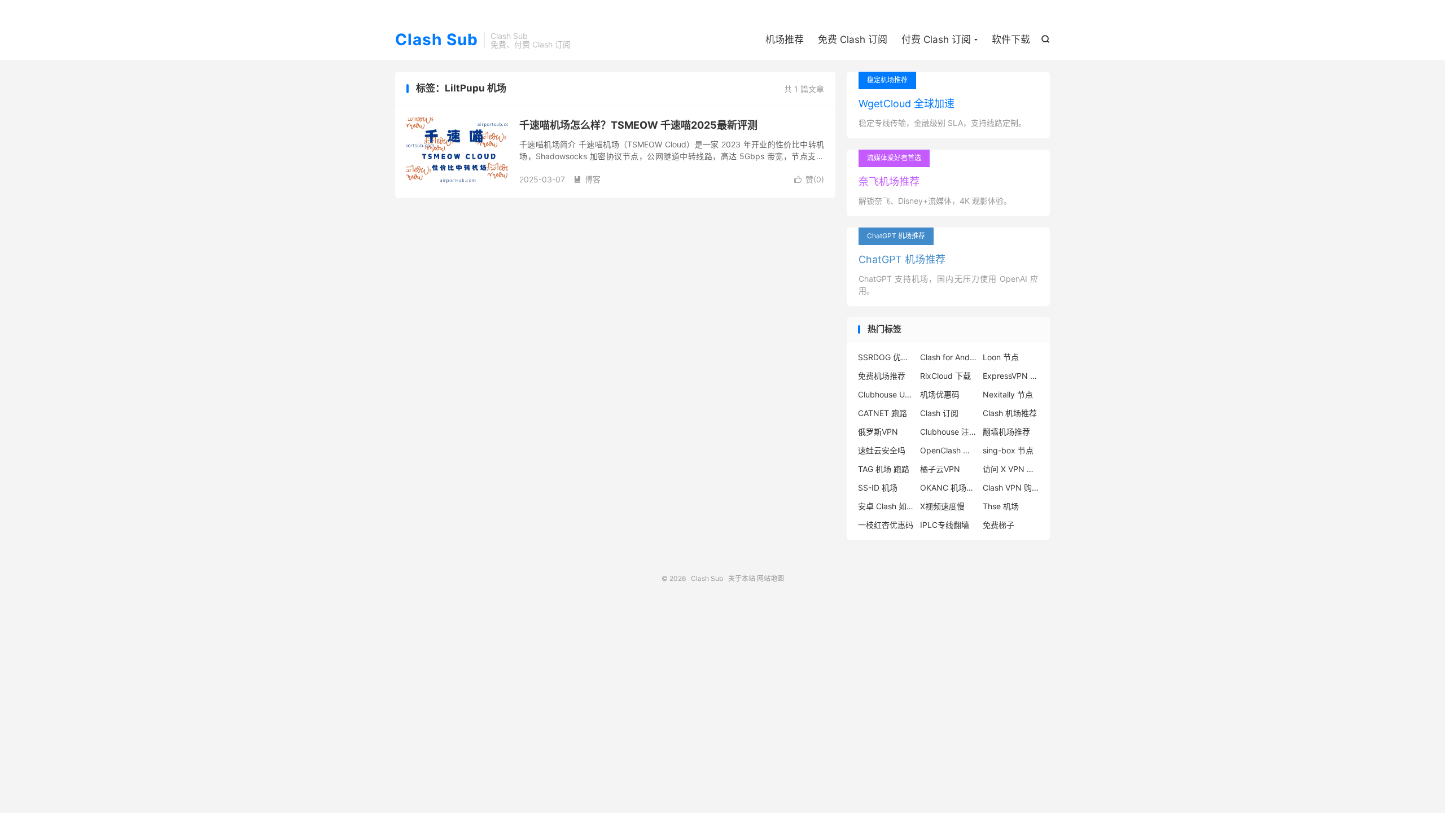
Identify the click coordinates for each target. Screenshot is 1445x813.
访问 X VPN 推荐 (1011, 469)
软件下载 (1011, 39)
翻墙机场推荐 (1006, 431)
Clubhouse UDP (886, 394)
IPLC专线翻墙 (944, 525)
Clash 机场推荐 (1010, 413)
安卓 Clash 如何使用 (886, 506)
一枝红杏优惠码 (885, 525)
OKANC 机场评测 (948, 487)
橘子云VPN (940, 469)
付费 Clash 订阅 (936, 39)
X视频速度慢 (942, 506)
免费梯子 (998, 525)
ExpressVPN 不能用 (1011, 376)
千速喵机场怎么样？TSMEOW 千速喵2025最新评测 (638, 125)
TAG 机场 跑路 (883, 469)
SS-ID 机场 (877, 487)
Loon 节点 (1001, 357)
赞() (809, 179)
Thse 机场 (1001, 506)
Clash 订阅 (939, 413)
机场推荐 (784, 39)
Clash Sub (436, 40)
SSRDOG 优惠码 (886, 357)
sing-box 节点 (1008, 450)
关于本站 (741, 578)
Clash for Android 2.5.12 (948, 357)
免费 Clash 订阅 (852, 39)
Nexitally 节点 (1008, 394)
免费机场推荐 (881, 376)
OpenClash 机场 (948, 450)
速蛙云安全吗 (881, 450)
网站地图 (770, 578)
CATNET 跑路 (882, 413)
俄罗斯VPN (878, 431)
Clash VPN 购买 (1011, 487)
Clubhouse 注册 (948, 431)
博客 (587, 179)
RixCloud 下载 (945, 376)
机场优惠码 (940, 394)
